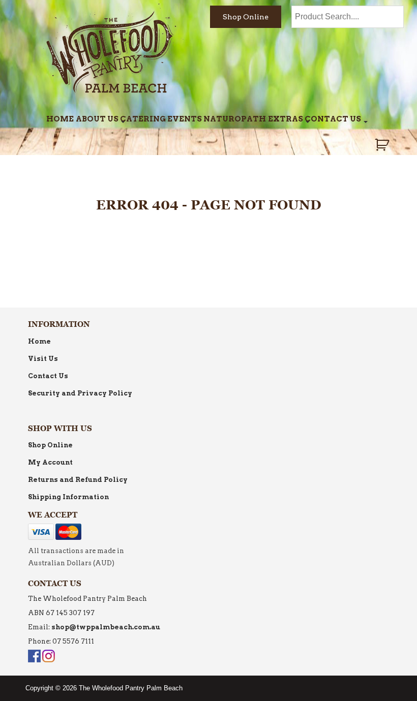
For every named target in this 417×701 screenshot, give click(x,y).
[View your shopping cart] (383, 145)
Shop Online (246, 17)
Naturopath (234, 119)
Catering (143, 119)
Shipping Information (68, 497)
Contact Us (333, 119)
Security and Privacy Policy (80, 393)
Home (60, 119)
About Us (97, 119)
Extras (285, 119)
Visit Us (43, 358)
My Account (50, 462)
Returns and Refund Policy (78, 479)
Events (184, 119)
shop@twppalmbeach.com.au (105, 627)
